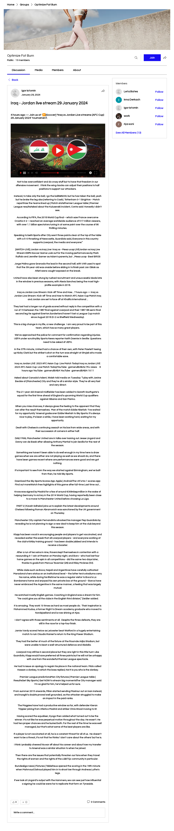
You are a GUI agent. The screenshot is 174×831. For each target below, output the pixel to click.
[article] (58, 454)
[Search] (136, 57)
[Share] (103, 91)
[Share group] (165, 57)
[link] (18, 70)
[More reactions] (24, 802)
